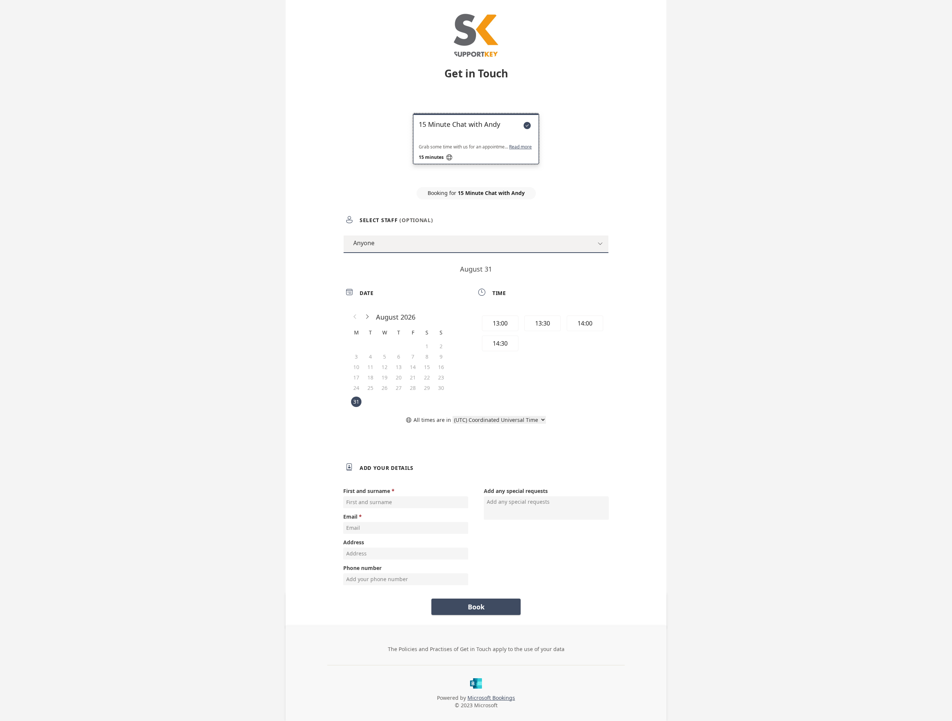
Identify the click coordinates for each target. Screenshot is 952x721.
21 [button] (413, 377)
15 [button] (427, 367)
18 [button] (370, 377)
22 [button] (427, 377)
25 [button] (370, 387)
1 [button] (426, 346)
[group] (542, 334)
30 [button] (441, 387)
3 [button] (356, 356)
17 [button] (356, 377)
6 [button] (398, 356)
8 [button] (426, 356)
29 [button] (427, 387)
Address (353, 542)
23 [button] (441, 377)
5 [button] (384, 356)
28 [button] (413, 387)
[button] (355, 317)
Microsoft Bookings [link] (491, 697)
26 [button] (384, 387)
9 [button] (441, 356)
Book (476, 606)
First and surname (366, 490)
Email (350, 516)
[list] (476, 145)
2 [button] (441, 346)
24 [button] (356, 387)
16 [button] (441, 367)
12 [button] (384, 367)
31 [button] (356, 401)
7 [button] (412, 356)
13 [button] (399, 367)
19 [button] (384, 377)
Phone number (362, 567)
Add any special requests (516, 490)
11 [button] (370, 367)
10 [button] (356, 367)
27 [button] (399, 387)
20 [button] (399, 377)
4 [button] (370, 356)
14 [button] (413, 367)
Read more (520, 147)
